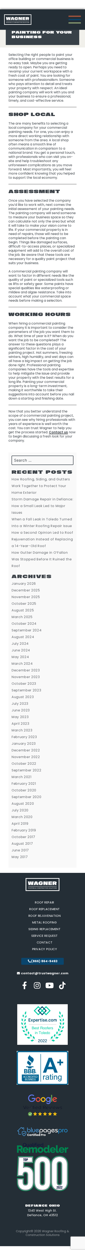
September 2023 (26, 690)
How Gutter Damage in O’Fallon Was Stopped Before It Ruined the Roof (42, 559)
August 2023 (23, 697)
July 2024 (20, 643)
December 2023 (26, 670)
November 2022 (26, 757)
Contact (44, 942)
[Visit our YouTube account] (49, 987)
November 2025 (26, 597)
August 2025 (23, 610)
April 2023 (20, 723)
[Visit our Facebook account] (25, 987)
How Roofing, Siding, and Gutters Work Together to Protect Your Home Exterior (41, 486)
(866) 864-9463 (44, 961)
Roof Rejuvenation (44, 916)
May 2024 (20, 657)
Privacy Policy (44, 949)
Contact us (58, 432)
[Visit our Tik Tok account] (62, 987)
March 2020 (22, 817)
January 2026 (24, 583)
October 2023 (24, 683)
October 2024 (24, 623)
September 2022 (26, 770)
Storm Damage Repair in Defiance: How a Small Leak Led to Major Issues (42, 506)
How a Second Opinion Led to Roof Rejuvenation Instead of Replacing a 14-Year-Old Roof (42, 539)
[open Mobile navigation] (74, 20)
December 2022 (26, 750)
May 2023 (20, 717)
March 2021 (21, 777)
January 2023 (24, 743)
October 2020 (24, 790)
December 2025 (26, 590)
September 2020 (26, 797)
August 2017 (22, 843)
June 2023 (21, 710)
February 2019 (24, 830)
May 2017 (20, 857)
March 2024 (22, 663)
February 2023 (24, 737)
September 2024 (26, 630)
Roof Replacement (44, 909)
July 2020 (20, 810)
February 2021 (24, 783)
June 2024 (21, 650)
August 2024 (23, 637)
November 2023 (26, 677)
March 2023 (22, 730)
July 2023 (20, 703)
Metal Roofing (44, 922)
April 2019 (20, 823)
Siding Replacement (44, 929)
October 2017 (23, 837)
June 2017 (20, 850)
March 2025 (22, 617)
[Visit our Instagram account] (37, 987)
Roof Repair (44, 902)
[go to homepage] (17, 19)
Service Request (44, 936)
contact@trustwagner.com (44, 973)
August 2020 (23, 803)
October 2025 (24, 603)
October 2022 (24, 763)
